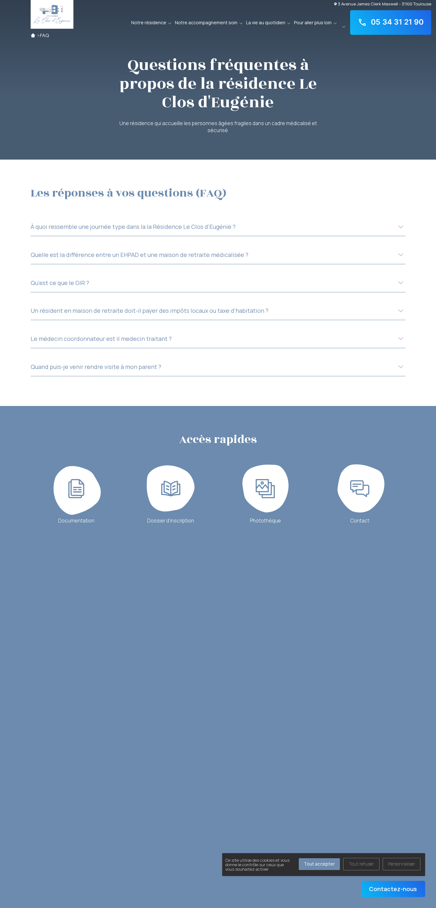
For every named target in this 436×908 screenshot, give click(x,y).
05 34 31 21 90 (397, 22)
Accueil (33, 35)
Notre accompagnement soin (206, 22)
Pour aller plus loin (313, 22)
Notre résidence (148, 22)
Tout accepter (319, 864)
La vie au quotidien (265, 22)
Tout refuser (361, 864)
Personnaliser (401, 864)
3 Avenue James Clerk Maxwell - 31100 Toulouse (384, 3)
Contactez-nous (393, 889)
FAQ (44, 35)
